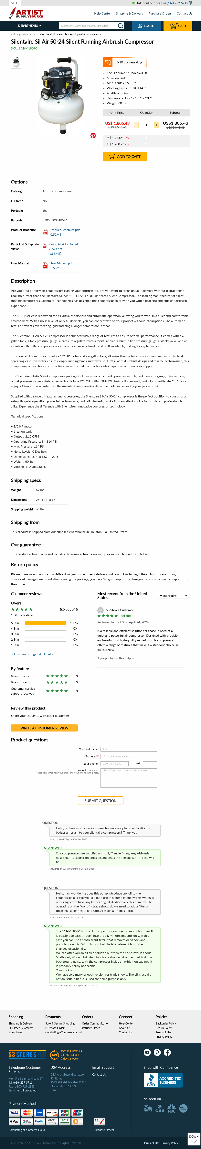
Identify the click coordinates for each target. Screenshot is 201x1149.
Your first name (88, 749)
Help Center (102, 13)
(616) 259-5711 (177, 3)
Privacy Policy (164, 1036)
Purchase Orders (160, 13)
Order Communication (95, 1023)
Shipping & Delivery (129, 13)
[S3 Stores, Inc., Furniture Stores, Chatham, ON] (163, 1080)
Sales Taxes (15, 1032)
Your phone (91, 763)
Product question (87, 770)
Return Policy (164, 1028)
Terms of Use (163, 1032)
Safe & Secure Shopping (60, 1023)
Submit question (101, 800)
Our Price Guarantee (21, 1028)
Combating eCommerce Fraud (63, 1032)
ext (138, 763)
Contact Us (184, 13)
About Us (124, 1028)
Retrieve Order (91, 1028)
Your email (91, 756)
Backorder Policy (166, 1023)
